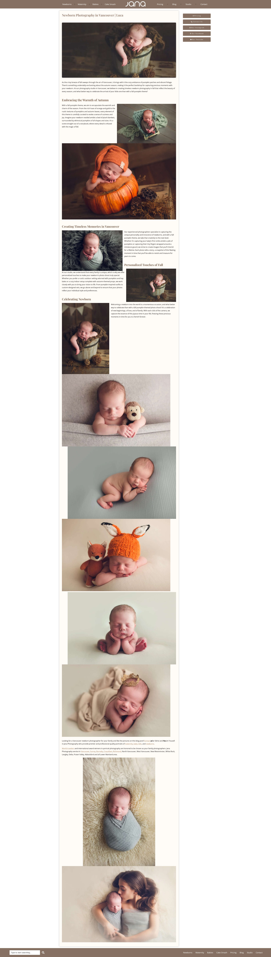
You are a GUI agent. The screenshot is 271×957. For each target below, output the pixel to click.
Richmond (117, 751)
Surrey (92, 751)
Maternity (82, 4)
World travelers (68, 748)
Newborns (67, 4)
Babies (96, 4)
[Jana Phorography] (136, 4)
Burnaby (99, 751)
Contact (203, 4)
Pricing (160, 4)
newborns (150, 744)
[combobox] (25, 952)
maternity (129, 744)
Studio (188, 4)
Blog (174, 4)
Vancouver (85, 751)
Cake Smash (110, 4)
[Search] (43, 952)
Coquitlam (108, 751)
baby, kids (138, 744)
